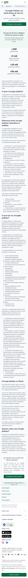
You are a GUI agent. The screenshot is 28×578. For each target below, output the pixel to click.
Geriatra (4, 497)
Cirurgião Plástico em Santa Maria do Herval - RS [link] (20, 6)
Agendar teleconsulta (15, 24)
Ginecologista (6, 500)
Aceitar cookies (14, 575)
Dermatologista (6, 494)
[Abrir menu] (2, 2)
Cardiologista (6, 488)
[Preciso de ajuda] (25, 2)
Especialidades (9, 6)
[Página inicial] (2, 6)
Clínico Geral (5, 491)
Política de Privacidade (7, 568)
